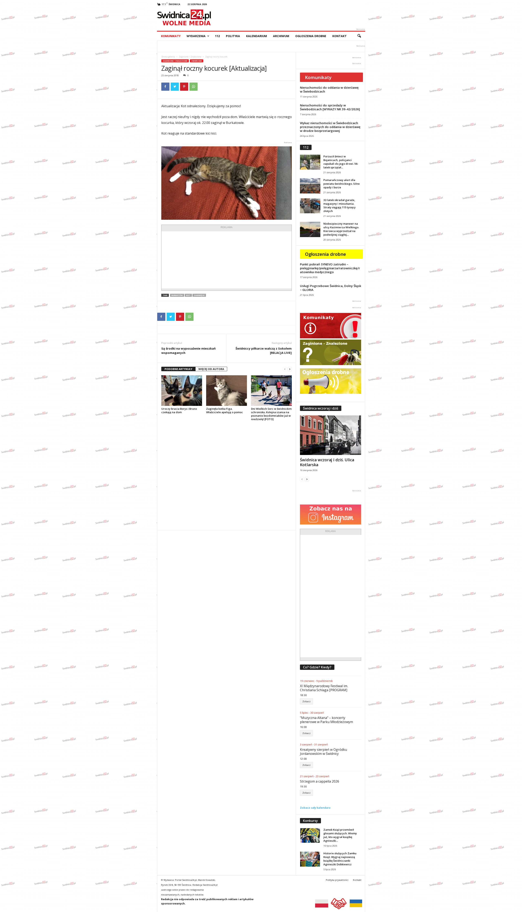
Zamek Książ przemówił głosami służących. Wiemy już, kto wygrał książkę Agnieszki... (340, 835)
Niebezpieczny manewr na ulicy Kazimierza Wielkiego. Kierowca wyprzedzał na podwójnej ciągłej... (341, 229)
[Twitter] (175, 87)
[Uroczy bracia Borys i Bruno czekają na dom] (181, 390)
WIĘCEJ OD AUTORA (211, 369)
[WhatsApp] (193, 87)
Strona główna (168, 56)
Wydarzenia (196, 36)
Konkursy (310, 820)
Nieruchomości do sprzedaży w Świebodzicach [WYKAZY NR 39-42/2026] (330, 107)
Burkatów (177, 295)
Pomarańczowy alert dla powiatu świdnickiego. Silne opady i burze (341, 183)
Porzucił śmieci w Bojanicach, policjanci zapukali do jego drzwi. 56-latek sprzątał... (340, 162)
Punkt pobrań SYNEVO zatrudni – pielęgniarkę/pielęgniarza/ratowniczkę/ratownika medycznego (330, 268)
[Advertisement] (226, 259)
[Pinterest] (184, 87)
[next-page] (290, 369)
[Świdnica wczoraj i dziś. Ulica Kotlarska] (330, 435)
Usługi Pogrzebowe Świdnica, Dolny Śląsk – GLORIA (330, 288)
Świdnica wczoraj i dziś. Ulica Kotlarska (327, 462)
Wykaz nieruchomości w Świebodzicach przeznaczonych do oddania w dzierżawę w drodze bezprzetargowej (330, 127)
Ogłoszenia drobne (310, 36)
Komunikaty (170, 36)
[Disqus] (226, 475)
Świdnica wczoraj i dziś (320, 408)
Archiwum (281, 36)
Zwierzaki (196, 61)
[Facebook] (165, 87)
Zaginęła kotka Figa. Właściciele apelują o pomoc (224, 410)
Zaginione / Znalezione (190, 56)
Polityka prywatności (337, 879)
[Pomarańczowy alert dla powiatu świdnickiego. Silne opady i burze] (310, 185)
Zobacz (306, 701)
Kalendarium (256, 36)
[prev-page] (285, 369)
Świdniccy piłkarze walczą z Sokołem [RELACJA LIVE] (264, 350)
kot (188, 295)
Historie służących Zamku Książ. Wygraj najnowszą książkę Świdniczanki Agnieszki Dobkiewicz (339, 858)
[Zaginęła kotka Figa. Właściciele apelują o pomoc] (226, 390)
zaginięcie (199, 295)
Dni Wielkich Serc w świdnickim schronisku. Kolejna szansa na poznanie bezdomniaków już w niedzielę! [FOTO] (271, 414)
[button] (359, 36)
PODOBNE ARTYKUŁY (178, 369)
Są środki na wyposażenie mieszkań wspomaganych (188, 350)
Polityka (233, 36)
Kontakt (339, 36)
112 (217, 36)
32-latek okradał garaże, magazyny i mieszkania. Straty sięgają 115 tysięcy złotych (339, 205)
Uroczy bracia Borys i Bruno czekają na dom (179, 410)
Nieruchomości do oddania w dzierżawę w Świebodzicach (329, 89)
